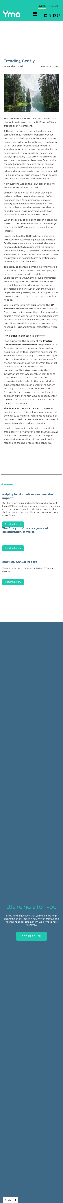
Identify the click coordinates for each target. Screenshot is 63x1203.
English (8, 1200)
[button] (36, 14)
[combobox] (10, 1200)
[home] (11, 14)
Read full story (13, 548)
